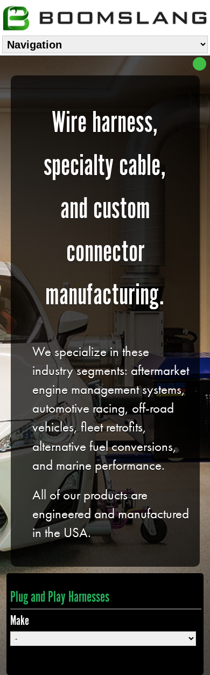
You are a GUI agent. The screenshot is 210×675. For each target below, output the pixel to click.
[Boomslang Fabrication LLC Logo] (105, 16)
